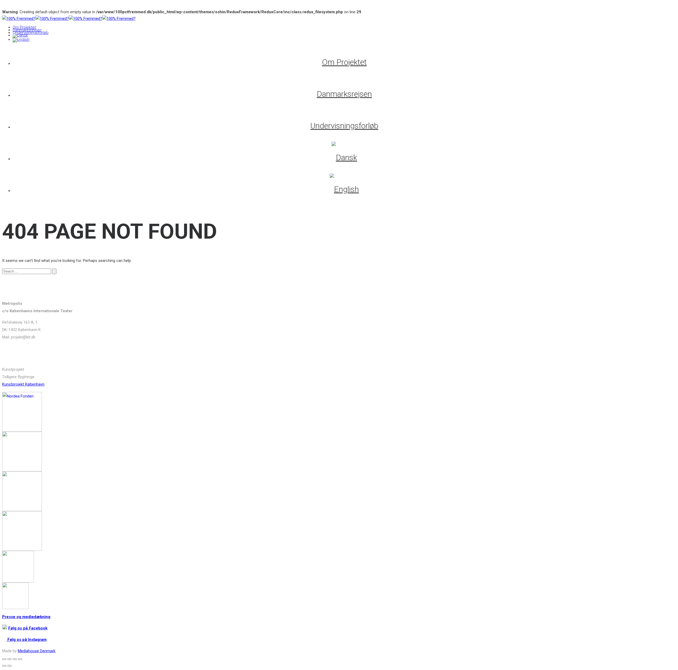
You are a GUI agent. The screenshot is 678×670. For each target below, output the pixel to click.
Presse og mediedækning (26, 616)
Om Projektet (24, 27)
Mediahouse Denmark (36, 651)
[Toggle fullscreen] (15, 659)
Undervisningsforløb (30, 32)
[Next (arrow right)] (9, 666)
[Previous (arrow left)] (4, 666)
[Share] (9, 659)
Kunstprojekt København (23, 384)
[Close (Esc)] (4, 659)
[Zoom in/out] (20, 659)
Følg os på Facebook (27, 628)
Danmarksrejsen (27, 30)
